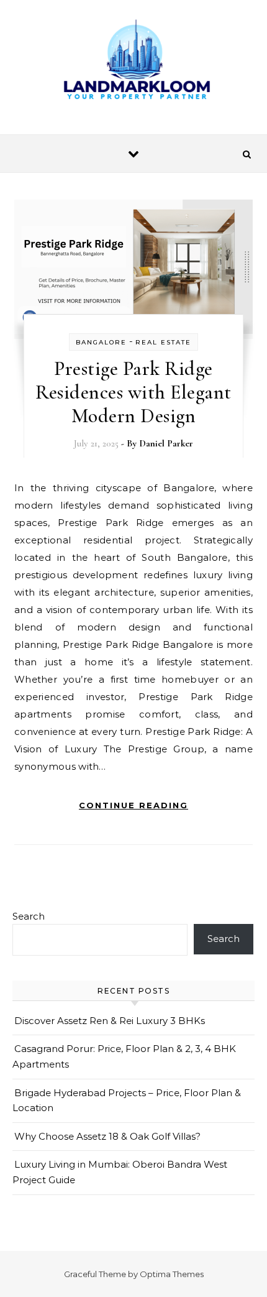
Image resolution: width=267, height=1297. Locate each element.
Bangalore (101, 342)
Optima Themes (172, 1274)
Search (28, 916)
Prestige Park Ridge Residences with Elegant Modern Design (133, 392)
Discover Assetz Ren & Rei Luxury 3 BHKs (109, 1021)
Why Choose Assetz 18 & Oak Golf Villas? (107, 1136)
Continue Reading (133, 805)
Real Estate (163, 342)
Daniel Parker (166, 443)
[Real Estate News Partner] (133, 62)
